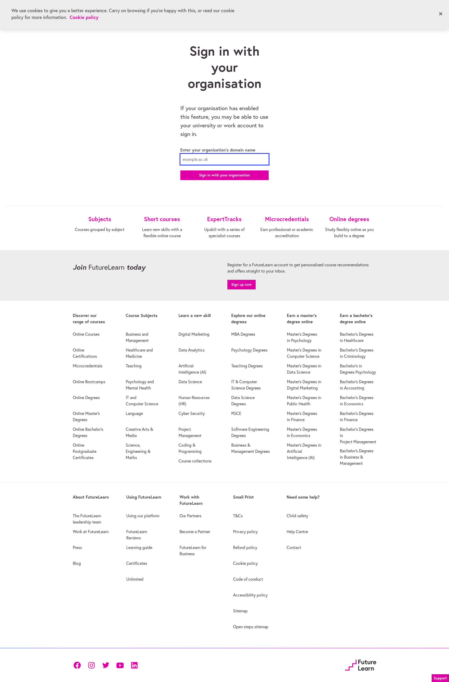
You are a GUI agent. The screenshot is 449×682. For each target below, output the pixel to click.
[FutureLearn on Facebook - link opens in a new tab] (77, 665)
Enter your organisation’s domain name (217, 150)
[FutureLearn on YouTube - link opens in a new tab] (120, 665)
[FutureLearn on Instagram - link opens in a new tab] (91, 665)
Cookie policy (84, 17)
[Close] (440, 13)
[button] (440, 677)
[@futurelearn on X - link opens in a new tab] (105, 665)
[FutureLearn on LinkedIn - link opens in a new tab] (134, 665)
